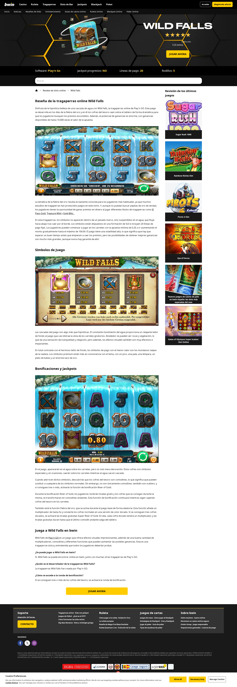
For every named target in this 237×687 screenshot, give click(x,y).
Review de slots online (54, 90)
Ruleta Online (96, 11)
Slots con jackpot (82, 613)
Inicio (6, 11)
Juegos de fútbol (65, 616)
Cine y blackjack (167, 621)
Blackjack (96, 4)
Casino (23, 4)
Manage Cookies (217, 679)
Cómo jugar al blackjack (163, 618)
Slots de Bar (66, 4)
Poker (109, 4)
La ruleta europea (106, 621)
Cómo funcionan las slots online (71, 619)
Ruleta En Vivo (124, 618)
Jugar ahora (177, 54)
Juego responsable (200, 624)
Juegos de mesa (146, 618)
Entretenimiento (53, 11)
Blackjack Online (114, 11)
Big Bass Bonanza (65, 623)
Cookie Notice (11, 683)
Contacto (27, 624)
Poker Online (132, 11)
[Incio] (36, 90)
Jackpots (82, 4)
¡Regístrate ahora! (222, 4)
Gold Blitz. (69, 213)
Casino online (199, 618)
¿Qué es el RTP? (79, 616)
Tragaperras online (66, 613)
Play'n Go (54, 71)
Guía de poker (158, 624)
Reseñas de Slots (33, 11)
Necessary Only (197, 679)
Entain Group (186, 624)
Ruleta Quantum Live (108, 628)
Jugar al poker (145, 624)
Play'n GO (53, 537)
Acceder (205, 4)
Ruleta (34, 4)
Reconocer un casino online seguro (195, 621)
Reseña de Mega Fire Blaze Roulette (113, 624)
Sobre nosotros (187, 618)
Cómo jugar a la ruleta (108, 618)
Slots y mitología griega (83, 623)
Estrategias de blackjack (150, 621)
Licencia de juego (209, 628)
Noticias (17, 11)
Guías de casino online (75, 11)
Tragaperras (49, 4)
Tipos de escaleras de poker (151, 628)
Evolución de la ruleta (127, 628)
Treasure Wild (54, 213)
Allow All (178, 679)
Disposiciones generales (191, 628)
